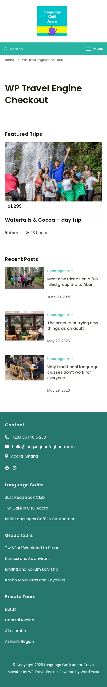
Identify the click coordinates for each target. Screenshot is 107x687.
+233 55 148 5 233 (29, 437)
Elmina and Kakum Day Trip (31, 569)
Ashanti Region (19, 641)
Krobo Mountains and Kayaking (35, 580)
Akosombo (15, 631)
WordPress (90, 671)
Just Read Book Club (25, 497)
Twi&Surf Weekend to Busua (32, 548)
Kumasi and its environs (28, 558)
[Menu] (88, 49)
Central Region (19, 620)
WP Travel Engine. (43, 671)
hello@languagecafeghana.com (43, 447)
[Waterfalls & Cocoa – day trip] (53, 146)
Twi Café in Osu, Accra (26, 508)
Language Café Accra (63, 664)
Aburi (14, 233)
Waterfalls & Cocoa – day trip (43, 219)
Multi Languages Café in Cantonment (41, 519)
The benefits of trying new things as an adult (72, 325)
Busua (10, 609)
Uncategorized (60, 270)
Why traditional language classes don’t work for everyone (72, 372)
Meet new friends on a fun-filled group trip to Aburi (73, 281)
